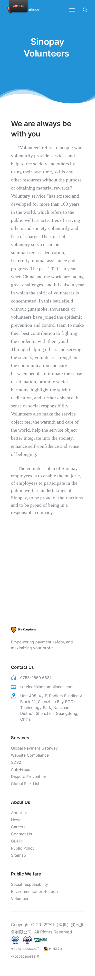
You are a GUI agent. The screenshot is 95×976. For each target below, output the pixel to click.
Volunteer (19, 898)
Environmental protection (34, 891)
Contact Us (21, 833)
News (16, 819)
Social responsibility (29, 884)
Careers (18, 826)
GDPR (16, 841)
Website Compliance (30, 755)
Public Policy (23, 848)
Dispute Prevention (28, 776)
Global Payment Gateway (34, 748)
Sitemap (18, 855)
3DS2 (16, 762)
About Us (19, 812)
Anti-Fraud (20, 769)
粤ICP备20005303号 (25, 949)
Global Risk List (25, 783)
